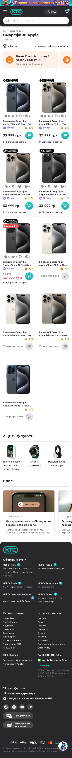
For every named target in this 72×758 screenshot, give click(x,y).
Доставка (43, 629)
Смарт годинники (34, 463)
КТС (4, 30)
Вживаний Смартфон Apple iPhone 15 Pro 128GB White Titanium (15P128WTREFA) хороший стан (17, 334)
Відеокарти (9, 637)
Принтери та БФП (12, 644)
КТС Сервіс (10, 655)
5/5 (31, 128)
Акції (40, 622)
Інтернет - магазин (50, 613)
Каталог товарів (13, 613)
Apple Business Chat (55, 660)
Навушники (9, 648)
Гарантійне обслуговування (17, 660)
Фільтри (12, 45)
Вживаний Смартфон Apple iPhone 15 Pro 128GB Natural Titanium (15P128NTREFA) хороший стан (17, 193)
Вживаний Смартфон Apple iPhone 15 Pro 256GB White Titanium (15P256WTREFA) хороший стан (54, 263)
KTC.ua (16, 12)
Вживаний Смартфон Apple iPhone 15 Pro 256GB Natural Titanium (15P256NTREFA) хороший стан (54, 123)
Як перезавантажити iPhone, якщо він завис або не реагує (28, 523)
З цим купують (18, 436)
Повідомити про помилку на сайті (29, 698)
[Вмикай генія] (36, 3)
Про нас (42, 618)
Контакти (42, 637)
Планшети (8, 629)
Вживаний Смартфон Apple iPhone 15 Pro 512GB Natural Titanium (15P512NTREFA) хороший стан (53, 334)
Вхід (53, 12)
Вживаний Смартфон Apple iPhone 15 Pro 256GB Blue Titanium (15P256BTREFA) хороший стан (18, 404)
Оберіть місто (13, 559)
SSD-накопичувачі (12, 640)
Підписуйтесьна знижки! (22, 725)
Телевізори (9, 633)
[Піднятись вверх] (63, 736)
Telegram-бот (22, 716)
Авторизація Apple (13, 664)
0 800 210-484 (51, 655)
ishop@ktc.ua (16, 688)
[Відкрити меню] (5, 12)
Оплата (41, 633)
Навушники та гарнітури (57, 463)
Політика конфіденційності (52, 644)
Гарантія (42, 626)
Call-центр (44, 665)
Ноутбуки (8, 626)
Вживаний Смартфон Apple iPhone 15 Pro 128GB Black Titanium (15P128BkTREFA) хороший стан (54, 193)
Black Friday (44, 648)
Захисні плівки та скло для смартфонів (11, 465)
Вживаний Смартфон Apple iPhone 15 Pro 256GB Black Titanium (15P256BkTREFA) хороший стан (18, 263)
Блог (8, 481)
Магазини (43, 640)
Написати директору (21, 693)
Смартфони (16, 31)
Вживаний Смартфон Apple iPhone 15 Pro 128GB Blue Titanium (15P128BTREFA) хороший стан (17, 123)
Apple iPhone (10, 622)
